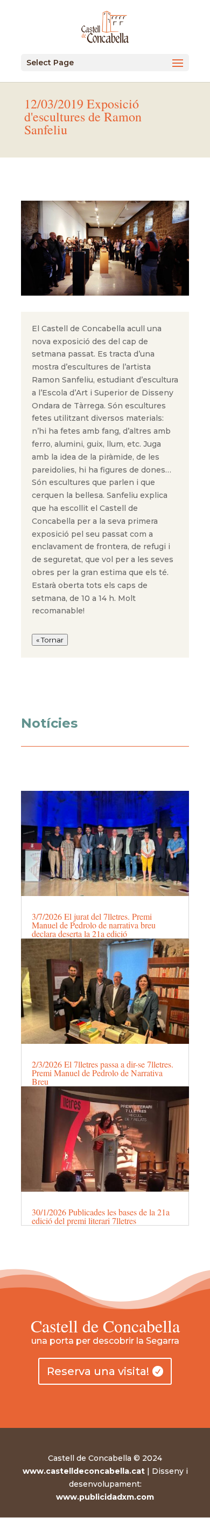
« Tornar (50, 639)
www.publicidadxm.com (105, 1497)
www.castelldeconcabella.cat (84, 1471)
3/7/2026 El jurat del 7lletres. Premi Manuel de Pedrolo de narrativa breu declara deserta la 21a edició (94, 925)
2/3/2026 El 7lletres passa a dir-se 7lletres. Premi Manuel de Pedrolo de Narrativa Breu (102, 1072)
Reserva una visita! (98, 1371)
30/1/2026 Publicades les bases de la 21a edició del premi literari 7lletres (101, 1216)
